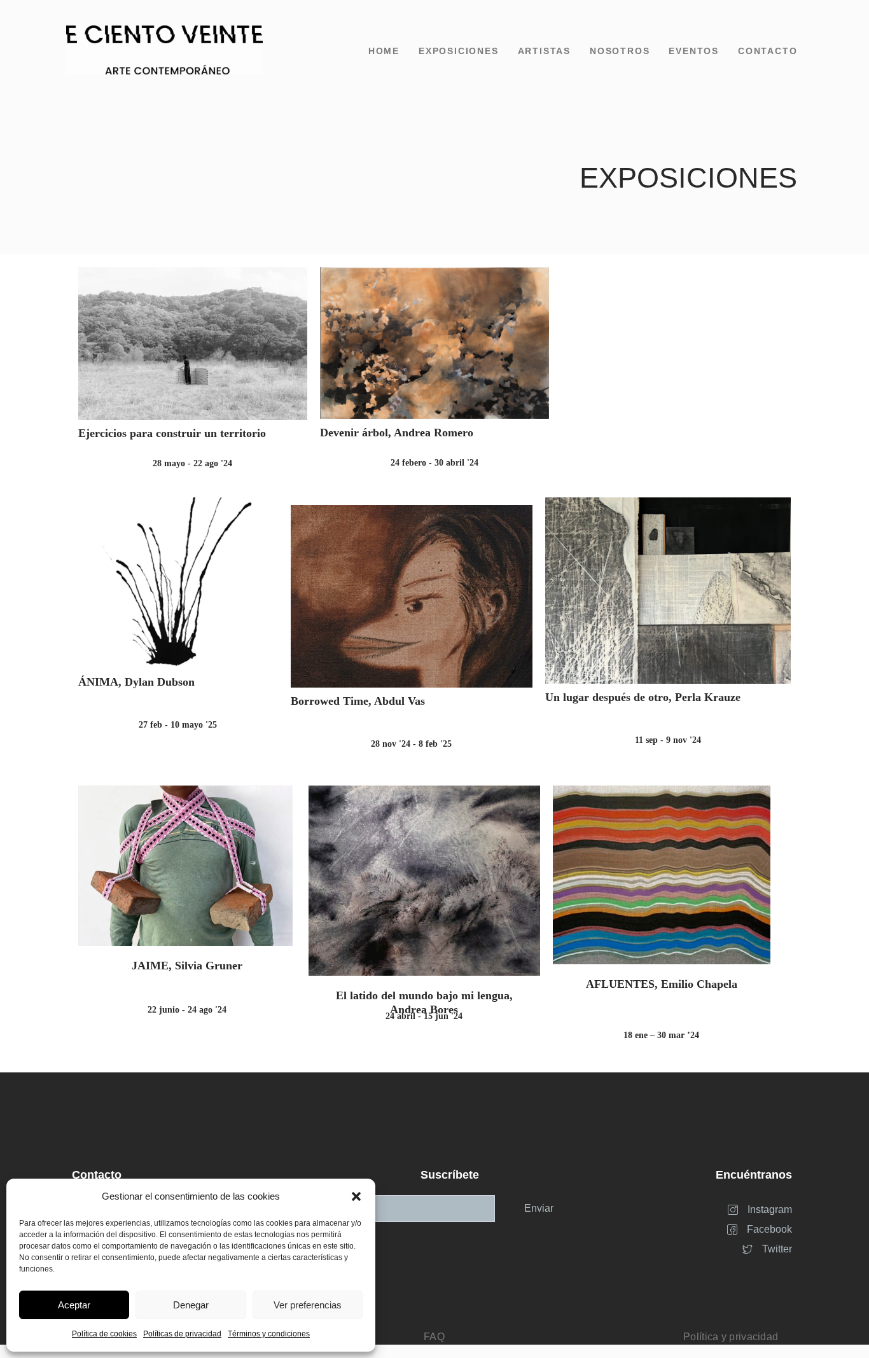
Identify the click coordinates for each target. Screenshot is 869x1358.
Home (384, 51)
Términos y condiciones (269, 1333)
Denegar (191, 1304)
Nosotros (620, 51)
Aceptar (74, 1304)
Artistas (544, 51)
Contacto (767, 51)
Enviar (538, 1208)
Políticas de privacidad (182, 1333)
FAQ (434, 1336)
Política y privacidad (730, 1336)
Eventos (694, 51)
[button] (356, 1196)
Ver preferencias (308, 1304)
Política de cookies (104, 1333)
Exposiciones (459, 51)
